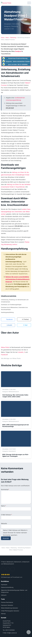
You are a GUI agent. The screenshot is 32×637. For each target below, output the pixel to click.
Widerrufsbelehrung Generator (9, 608)
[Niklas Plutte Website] (22, 358)
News (7, 37)
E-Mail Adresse (6, 515)
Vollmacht (3, 595)
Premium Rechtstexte (7, 602)
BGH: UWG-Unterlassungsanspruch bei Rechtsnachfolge (15, 425)
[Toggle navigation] (29, 2)
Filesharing (14, 26)
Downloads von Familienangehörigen (11, 304)
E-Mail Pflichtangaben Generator (10, 610)
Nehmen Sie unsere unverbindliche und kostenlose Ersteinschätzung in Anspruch (17, 279)
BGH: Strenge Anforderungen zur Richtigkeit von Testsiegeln (15, 455)
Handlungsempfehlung (7, 312)
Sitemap (3, 613)
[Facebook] (8, 569)
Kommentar (4, 489)
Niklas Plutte (5, 347)
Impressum (4, 584)
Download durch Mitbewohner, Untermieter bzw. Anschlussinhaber (14, 308)
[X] (13, 569)
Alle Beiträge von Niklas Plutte (11, 358)
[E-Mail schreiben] (16, 2)
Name (3, 506)
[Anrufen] (20, 2)
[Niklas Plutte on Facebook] (25, 358)
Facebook (4, 354)
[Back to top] (16, 553)
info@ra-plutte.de (12, 633)
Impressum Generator (7, 605)
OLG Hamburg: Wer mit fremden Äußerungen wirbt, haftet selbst (15, 395)
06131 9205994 (10, 630)
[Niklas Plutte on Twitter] (28, 358)
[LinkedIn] (3, 569)
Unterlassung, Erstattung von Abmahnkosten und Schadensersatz (14, 301)
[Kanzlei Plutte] (6, 3)
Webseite (4, 523)
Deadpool (18, 51)
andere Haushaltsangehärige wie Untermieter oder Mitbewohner (16, 211)
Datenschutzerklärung (7, 587)
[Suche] (25, 2)
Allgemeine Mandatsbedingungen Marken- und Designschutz (14, 591)
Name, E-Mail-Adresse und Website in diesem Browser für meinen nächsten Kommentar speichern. (15, 532)
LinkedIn (20, 352)
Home (2, 37)
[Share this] (29, 632)
